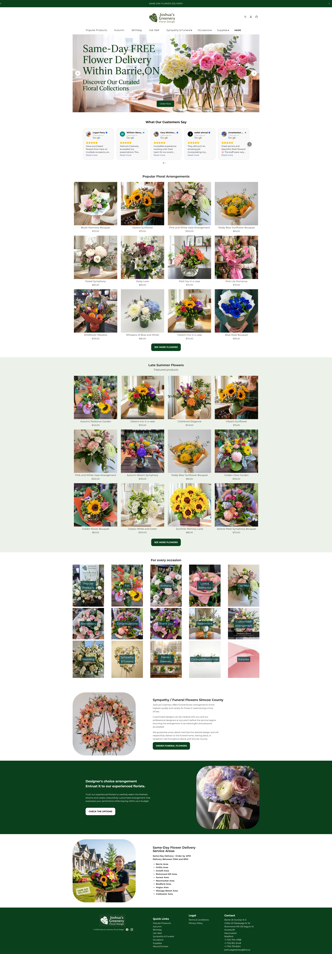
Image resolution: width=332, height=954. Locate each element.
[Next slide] (329, 3)
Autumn (157, 926)
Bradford (228, 936)
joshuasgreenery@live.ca (237, 950)
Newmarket (230, 933)
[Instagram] (131, 929)
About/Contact (160, 946)
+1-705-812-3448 (232, 943)
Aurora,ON (229, 930)
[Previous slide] (77, 73)
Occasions (158, 940)
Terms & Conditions (199, 920)
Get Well (157, 933)
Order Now (165, 104)
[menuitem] (238, 30)
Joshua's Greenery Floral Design (111, 930)
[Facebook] (127, 929)
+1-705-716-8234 (232, 946)
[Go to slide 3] (169, 109)
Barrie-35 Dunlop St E (235, 920)
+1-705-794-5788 (232, 940)
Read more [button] (92, 155)
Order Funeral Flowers (171, 746)
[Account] (251, 17)
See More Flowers (166, 542)
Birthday (157, 930)
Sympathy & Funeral (163, 936)
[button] (249, 144)
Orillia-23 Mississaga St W (237, 923)
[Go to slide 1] (163, 109)
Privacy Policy (196, 923)
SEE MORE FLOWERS (166, 347)
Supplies (157, 943)
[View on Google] (88, 134)
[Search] (245, 17)
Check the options (100, 811)
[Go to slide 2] (166, 109)
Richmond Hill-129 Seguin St (239, 926)
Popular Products (162, 923)
